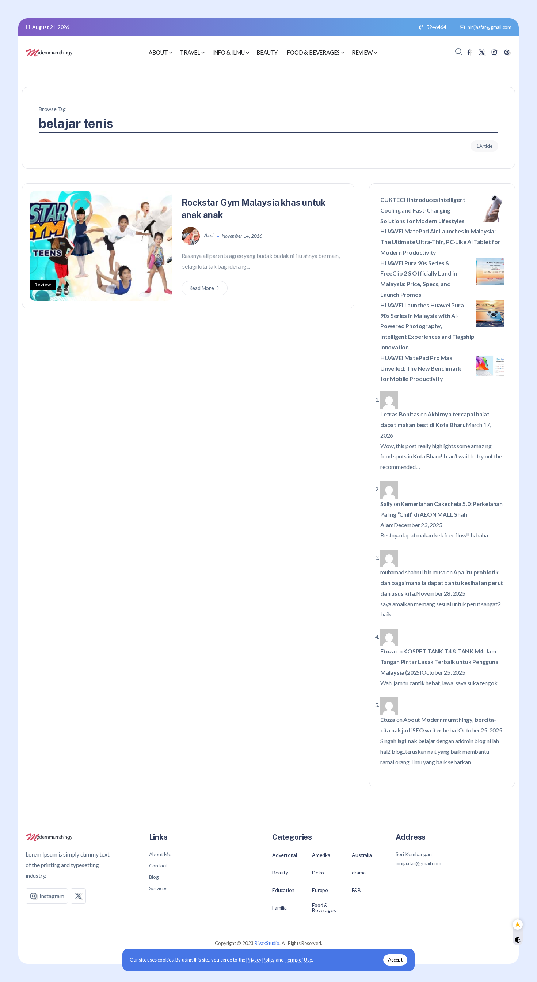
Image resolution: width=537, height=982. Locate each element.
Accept (395, 960)
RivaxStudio (267, 943)
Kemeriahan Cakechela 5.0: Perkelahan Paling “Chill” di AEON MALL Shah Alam (441, 514)
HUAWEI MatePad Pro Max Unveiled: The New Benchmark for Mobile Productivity (420, 368)
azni (209, 236)
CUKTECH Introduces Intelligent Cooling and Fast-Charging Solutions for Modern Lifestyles (422, 210)
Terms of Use (298, 960)
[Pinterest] (506, 52)
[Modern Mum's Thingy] (49, 51)
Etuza (387, 651)
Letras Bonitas (399, 414)
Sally (386, 503)
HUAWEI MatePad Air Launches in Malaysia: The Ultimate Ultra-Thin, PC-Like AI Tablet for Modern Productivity (440, 242)
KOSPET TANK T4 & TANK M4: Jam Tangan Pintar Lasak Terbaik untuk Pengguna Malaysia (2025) (439, 662)
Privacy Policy (260, 960)
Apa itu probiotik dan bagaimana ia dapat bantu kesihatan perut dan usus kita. (441, 583)
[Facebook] (468, 52)
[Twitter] (481, 52)
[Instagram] (494, 52)
